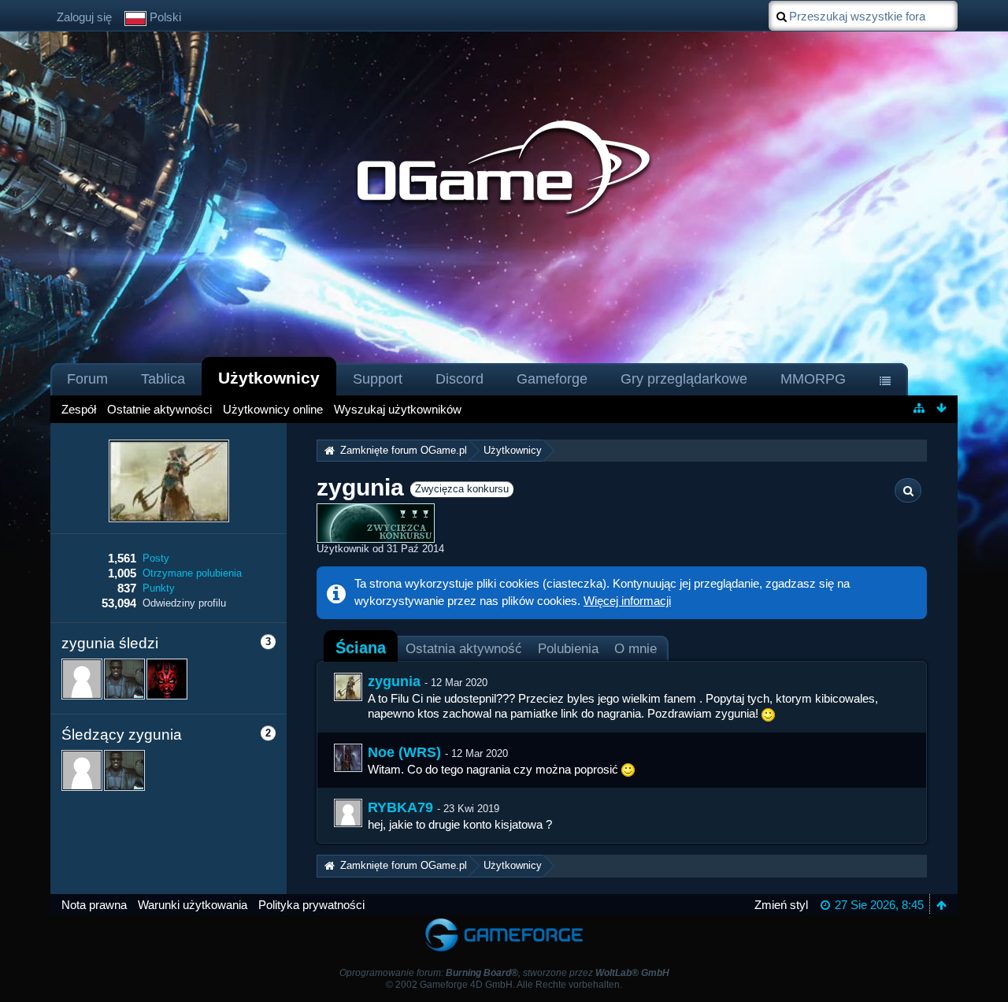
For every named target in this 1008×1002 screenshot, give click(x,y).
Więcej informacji (627, 600)
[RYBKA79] (348, 813)
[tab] (361, 647)
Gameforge (552, 379)
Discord (459, 379)
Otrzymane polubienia (192, 573)
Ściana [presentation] (360, 647)
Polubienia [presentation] (568, 648)
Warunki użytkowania (192, 904)
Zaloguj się (84, 17)
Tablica (163, 379)
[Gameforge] (504, 922)
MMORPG (813, 379)
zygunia (394, 681)
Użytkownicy (269, 378)
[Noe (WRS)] (348, 758)
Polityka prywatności (311, 904)
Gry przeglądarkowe (684, 379)
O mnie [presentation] (635, 648)
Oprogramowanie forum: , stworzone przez (504, 972)
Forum (87, 379)
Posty (156, 558)
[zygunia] (348, 687)
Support (377, 379)
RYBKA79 (400, 807)
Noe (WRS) (404, 752)
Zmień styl (781, 904)
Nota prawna (94, 904)
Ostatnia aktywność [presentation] (464, 648)
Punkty (159, 588)
